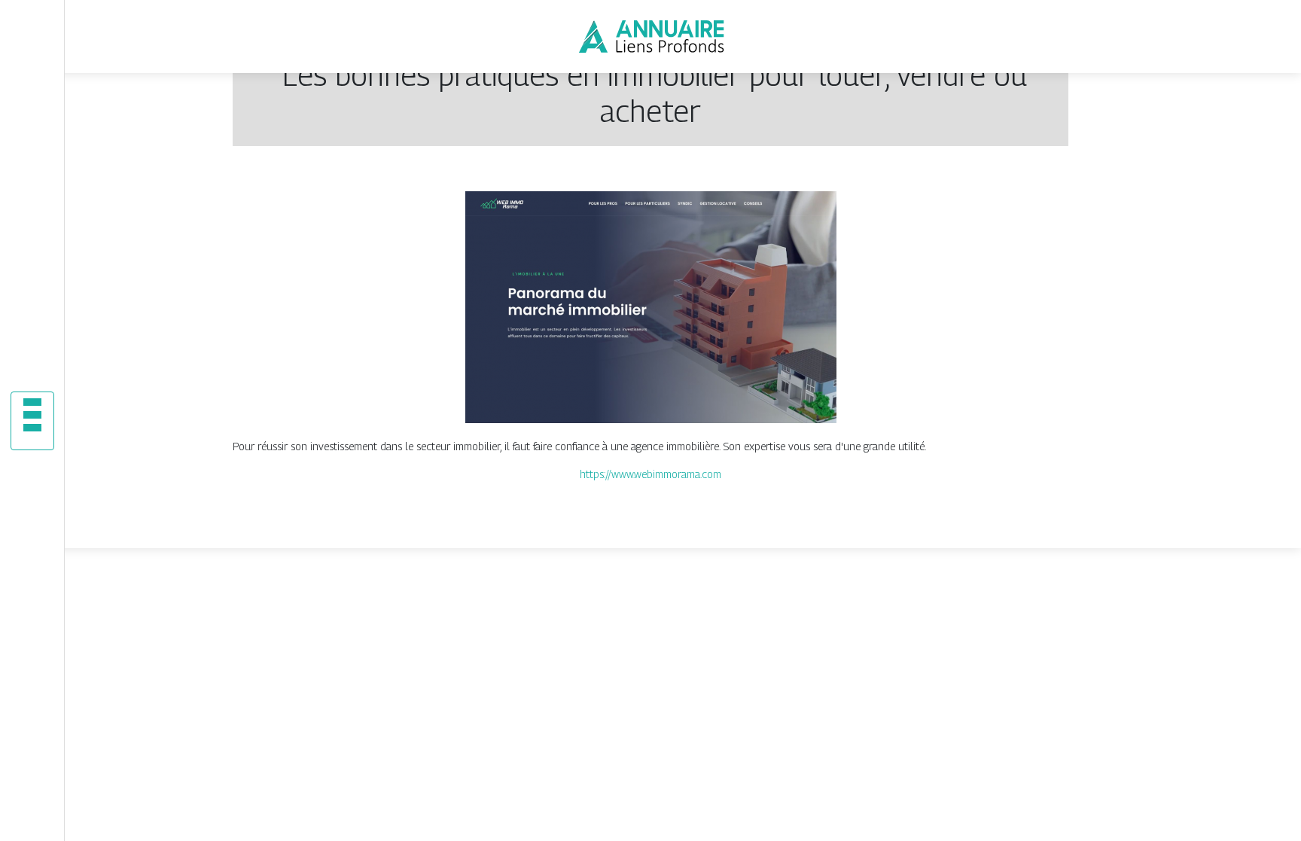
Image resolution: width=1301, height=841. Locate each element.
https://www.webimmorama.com (650, 474)
